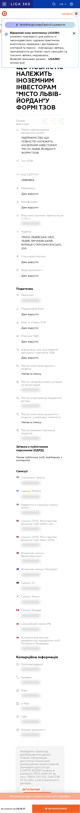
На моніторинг (57, 808)
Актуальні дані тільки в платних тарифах (40, 796)
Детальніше (31, 789)
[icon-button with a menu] (76, 13)
